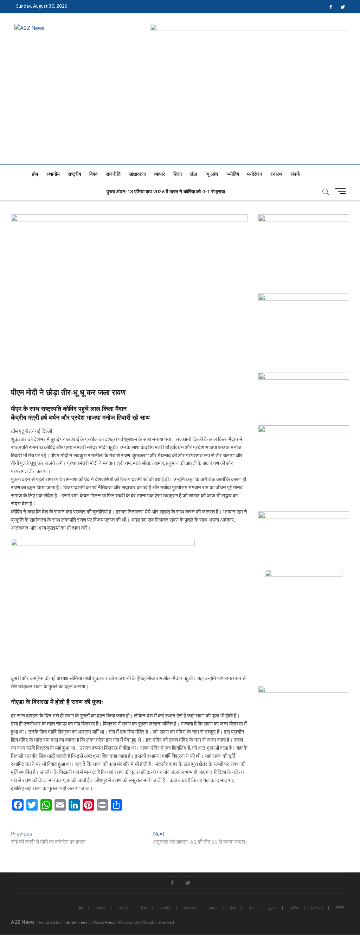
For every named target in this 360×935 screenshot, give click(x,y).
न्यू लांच (211, 174)
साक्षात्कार (137, 174)
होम (35, 174)
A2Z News (22, 922)
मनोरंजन (254, 174)
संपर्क (295, 174)
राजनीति (113, 174)
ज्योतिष (232, 174)
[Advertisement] (180, 112)
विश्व (93, 174)
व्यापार (159, 174)
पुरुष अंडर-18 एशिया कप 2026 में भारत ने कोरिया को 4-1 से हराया (166, 191)
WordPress (104, 922)
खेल (193, 174)
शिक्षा (177, 174)
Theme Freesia (76, 922)
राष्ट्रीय (74, 174)
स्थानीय (53, 174)
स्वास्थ (276, 174)
